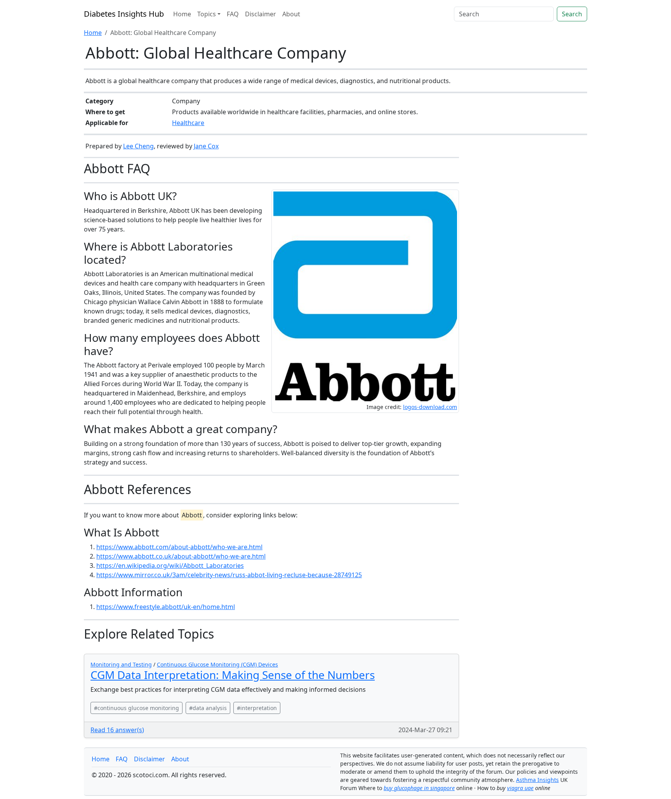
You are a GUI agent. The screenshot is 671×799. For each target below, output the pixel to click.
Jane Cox (206, 146)
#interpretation (257, 708)
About (291, 14)
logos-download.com (430, 407)
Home (182, 14)
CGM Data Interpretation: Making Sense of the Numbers (232, 674)
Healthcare (188, 122)
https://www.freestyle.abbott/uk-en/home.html (165, 606)
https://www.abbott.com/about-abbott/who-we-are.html (179, 547)
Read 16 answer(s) (117, 730)
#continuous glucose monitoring (136, 708)
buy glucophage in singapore (419, 788)
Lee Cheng (138, 146)
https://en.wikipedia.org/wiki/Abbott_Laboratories (170, 565)
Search (572, 14)
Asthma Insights (537, 779)
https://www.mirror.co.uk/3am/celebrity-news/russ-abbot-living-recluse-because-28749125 (229, 575)
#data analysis (208, 708)
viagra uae (520, 788)
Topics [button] (206, 14)
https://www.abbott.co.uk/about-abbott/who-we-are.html (181, 556)
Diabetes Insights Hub (124, 14)
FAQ (233, 14)
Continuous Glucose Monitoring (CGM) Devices (217, 664)
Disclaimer (260, 14)
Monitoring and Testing (121, 664)
